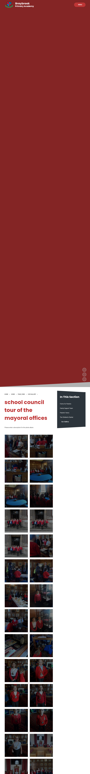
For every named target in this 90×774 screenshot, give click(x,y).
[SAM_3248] (41, 570)
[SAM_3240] (16, 496)
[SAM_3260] (16, 695)
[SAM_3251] (16, 620)
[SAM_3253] (16, 645)
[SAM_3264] (16, 745)
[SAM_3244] (41, 446)
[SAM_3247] (16, 570)
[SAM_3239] (41, 496)
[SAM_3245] (16, 446)
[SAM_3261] (41, 695)
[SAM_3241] (41, 471)
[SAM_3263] (41, 720)
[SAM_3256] (41, 645)
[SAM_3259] (41, 670)
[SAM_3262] (16, 720)
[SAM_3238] (16, 520)
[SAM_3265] (41, 745)
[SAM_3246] (41, 545)
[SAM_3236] (16, 545)
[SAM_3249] (16, 595)
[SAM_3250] (41, 595)
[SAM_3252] (41, 620)
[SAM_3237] (41, 520)
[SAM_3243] (16, 471)
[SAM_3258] (16, 670)
